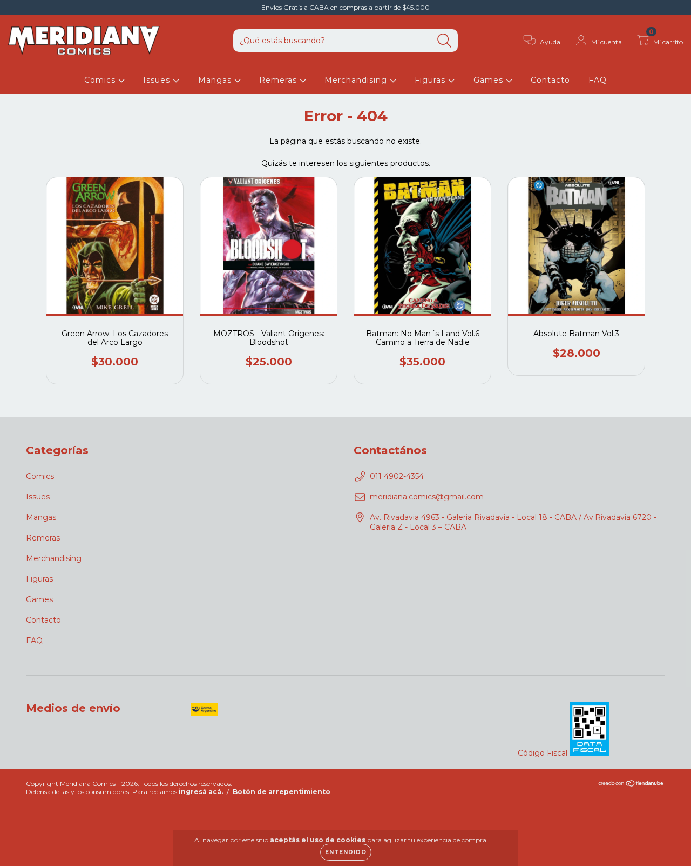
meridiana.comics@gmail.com (427, 497)
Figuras (431, 80)
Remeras (279, 80)
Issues (158, 80)
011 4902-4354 (397, 476)
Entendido (346, 852)
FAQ (597, 80)
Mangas (216, 80)
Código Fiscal (544, 753)
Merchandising (357, 80)
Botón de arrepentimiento (281, 792)
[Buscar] (444, 41)
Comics (101, 80)
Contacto (550, 80)
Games (489, 80)
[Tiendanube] (631, 785)
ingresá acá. (201, 792)
